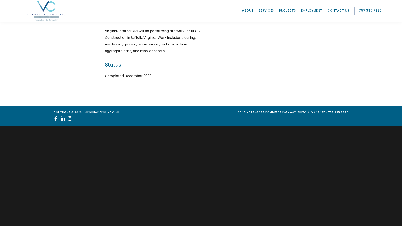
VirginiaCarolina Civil (46, 11)
